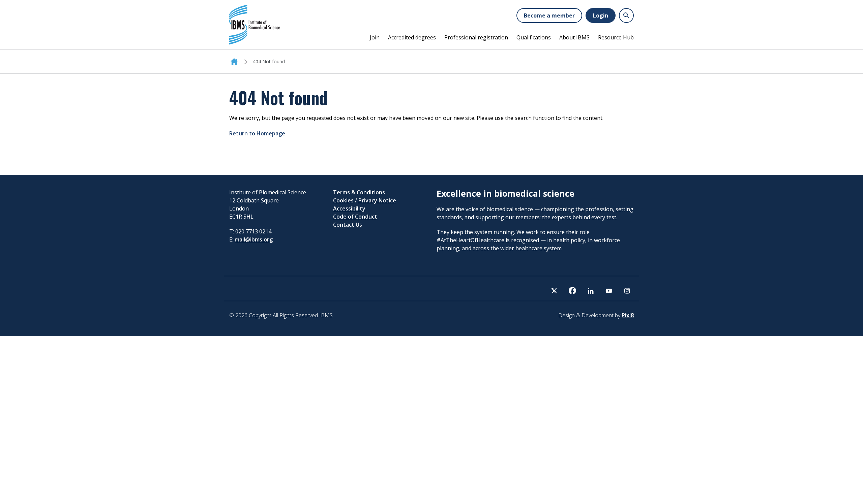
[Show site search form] (626, 15)
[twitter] (554, 290)
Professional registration (476, 37)
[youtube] (609, 290)
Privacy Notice (377, 200)
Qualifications (533, 37)
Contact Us (347, 224)
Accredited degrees (412, 37)
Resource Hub (616, 37)
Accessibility (349, 208)
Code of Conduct (355, 216)
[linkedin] (590, 290)
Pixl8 (628, 315)
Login (600, 15)
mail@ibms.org (254, 239)
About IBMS (574, 37)
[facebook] (572, 290)
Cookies (343, 200)
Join (375, 37)
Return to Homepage (257, 133)
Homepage (234, 61)
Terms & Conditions (359, 192)
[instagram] (627, 290)
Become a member (549, 15)
